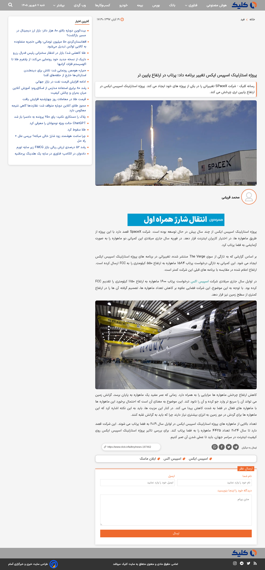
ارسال (176, 533)
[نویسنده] (249, 197)
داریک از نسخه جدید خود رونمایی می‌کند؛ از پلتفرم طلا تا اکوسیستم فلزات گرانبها (48, 62)
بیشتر (60, 5)
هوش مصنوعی (217, 5)
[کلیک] (244, 5)
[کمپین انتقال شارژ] (176, 220)
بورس (156, 5)
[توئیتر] (229, 448)
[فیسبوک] (222, 448)
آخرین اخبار (82, 21)
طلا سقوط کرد (76, 129)
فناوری (192, 5)
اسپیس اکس (200, 281)
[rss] (255, 564)
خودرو (123, 5)
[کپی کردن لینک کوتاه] (129, 447)
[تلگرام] (236, 448)
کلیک (125, 564)
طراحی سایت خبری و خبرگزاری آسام (28, 564)
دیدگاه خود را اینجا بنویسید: (234, 491)
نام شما (247, 476)
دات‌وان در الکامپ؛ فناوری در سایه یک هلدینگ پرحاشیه (50, 153)
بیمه (140, 5)
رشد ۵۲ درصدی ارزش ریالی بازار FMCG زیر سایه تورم (51, 147)
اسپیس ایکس (199, 458)
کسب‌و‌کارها (102, 5)
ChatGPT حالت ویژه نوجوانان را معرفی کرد (58, 123)
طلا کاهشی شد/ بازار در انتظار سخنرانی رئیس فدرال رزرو (49, 53)
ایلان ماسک (148, 458)
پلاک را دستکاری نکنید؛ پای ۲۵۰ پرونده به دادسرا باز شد (50, 117)
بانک (172, 5)
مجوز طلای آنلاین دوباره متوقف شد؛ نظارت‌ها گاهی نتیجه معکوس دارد (49, 108)
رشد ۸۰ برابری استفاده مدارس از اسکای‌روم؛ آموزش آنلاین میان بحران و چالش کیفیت (49, 90)
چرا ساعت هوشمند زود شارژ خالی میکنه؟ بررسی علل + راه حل (50, 138)
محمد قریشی (231, 197)
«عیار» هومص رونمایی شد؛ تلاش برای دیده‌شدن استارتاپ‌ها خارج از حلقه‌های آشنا (55, 73)
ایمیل (171, 476)
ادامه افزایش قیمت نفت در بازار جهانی (61, 81)
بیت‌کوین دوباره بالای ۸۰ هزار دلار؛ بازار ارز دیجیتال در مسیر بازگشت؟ (51, 33)
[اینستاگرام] (235, 564)
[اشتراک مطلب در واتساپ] (215, 447)
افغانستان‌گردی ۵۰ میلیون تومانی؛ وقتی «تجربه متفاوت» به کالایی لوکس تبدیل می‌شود (50, 44)
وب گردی (80, 5)
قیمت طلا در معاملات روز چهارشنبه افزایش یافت (54, 99)
